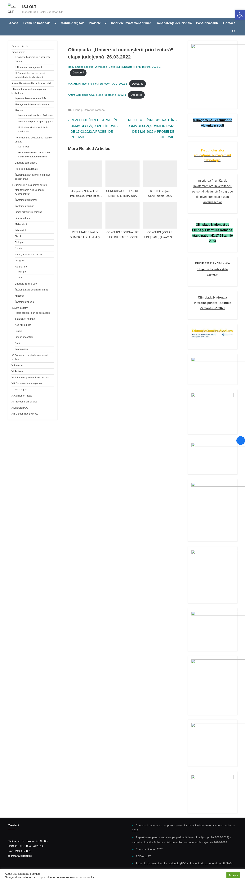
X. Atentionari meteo (21, 395)
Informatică (20, 230)
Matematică (21, 224)
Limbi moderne (23, 218)
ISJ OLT (29, 7)
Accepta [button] (233, 875)
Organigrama (18, 52)
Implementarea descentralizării (31, 98)
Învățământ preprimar (26, 200)
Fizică (18, 236)
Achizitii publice (23, 325)
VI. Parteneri (17, 371)
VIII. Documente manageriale (26, 383)
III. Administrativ (19, 308)
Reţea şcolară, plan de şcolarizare (33, 313)
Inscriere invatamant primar (131, 23)
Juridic (18, 331)
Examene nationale (37, 23)
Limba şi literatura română (89, 109)
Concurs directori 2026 (149, 849)
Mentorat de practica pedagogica (35, 121)
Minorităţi (19, 296)
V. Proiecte (17, 365)
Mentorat (19, 110)
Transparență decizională (173, 23)
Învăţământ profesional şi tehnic (31, 289)
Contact (229, 23)
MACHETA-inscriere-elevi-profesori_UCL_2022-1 (97, 83)
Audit (17, 343)
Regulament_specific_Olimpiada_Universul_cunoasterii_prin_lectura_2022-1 (114, 66)
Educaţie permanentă (26, 162)
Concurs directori (20, 46)
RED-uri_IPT (143, 856)
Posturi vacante (207, 23)
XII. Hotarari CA (19, 407)
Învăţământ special (24, 302)
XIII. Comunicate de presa (24, 413)
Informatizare (22, 349)
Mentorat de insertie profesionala (35, 115)
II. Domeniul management (28, 67)
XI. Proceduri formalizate (24, 401)
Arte (20, 277)
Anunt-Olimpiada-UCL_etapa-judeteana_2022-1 (97, 94)
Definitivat (23, 146)
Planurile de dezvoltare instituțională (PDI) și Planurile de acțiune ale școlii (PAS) (184, 863)
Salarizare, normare (25, 319)
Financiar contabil (24, 337)
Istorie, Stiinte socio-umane (29, 254)
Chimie (18, 248)
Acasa (13, 23)
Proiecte (95, 23)
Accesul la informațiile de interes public (31, 83)
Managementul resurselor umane (32, 104)
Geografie (20, 260)
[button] (240, 15)
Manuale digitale (72, 23)
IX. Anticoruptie (19, 389)
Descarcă (78, 72)
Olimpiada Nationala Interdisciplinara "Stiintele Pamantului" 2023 (212, 303)
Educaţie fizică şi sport (26, 283)
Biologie (19, 242)
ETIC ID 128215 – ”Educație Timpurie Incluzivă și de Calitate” (212, 269)
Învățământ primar (24, 206)
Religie (22, 271)
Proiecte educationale (26, 169)
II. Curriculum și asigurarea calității (29, 185)
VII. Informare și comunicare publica (30, 377)
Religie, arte (21, 266)
